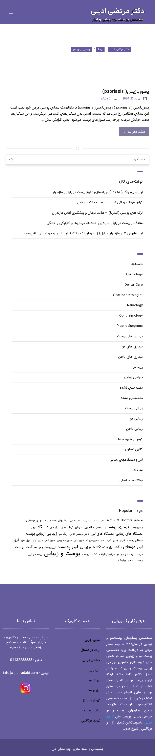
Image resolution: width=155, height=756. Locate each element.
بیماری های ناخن (130, 357)
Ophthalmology (131, 315)
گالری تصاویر (134, 449)
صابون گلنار (50, 540)
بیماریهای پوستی (37, 520)
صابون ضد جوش (64, 540)
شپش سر (106, 540)
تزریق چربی (92, 640)
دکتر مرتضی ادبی (79, 534)
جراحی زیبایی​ (91, 660)
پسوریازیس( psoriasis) (125, 91)
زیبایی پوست (134, 408)
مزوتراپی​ (94, 670)
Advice (138, 521)
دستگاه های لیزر (102, 533)
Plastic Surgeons (130, 326)
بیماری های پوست (130, 336)
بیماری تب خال (98, 521)
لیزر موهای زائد (129, 547)
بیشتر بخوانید (136, 131)
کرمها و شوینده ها (130, 439)
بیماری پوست (137, 527)
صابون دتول (79, 540)
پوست (85, 554)
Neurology (135, 305)
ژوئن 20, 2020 (131, 98)
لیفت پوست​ (92, 710)
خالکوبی (89, 527)
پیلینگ (122, 560)
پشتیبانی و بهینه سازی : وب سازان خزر (77, 748)
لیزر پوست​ (93, 690)
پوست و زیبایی (62, 553)
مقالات (138, 470)
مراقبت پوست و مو (132, 554)
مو (118, 554)
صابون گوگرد (37, 540)
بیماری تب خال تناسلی (80, 521)
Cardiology (134, 274)
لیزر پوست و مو (47, 547)
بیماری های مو (132, 346)
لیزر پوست (68, 547)
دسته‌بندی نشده (132, 398)
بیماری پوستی (117, 527)
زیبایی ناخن (134, 429)
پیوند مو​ (94, 680)
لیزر (16, 540)
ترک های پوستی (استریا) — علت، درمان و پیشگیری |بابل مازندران (97, 212)
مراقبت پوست (26, 547)
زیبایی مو (136, 418)
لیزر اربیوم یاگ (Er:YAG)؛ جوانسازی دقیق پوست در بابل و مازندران (97, 192)
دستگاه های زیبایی (129, 533)
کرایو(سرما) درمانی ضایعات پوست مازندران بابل (110, 202)
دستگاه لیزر (39, 527)
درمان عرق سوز (58, 527)
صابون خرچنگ (92, 540)
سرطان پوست (135, 540)
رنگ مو (63, 534)
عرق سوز (25, 540)
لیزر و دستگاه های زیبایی (96, 547)
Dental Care (134, 285)
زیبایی (51, 534)
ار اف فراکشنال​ (90, 650)
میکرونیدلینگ (107, 554)
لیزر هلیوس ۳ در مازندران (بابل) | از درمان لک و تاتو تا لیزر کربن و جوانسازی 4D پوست (83, 233)
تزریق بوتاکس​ (90, 720)
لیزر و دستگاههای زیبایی (126, 459)
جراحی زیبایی (133, 377)
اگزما (109, 521)
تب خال (99, 527)
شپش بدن (119, 540)
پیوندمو (138, 367)
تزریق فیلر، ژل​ (91, 700)
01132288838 (21, 660)
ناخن (94, 554)
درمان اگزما (75, 527)
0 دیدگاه (105, 98)
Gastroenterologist (128, 295)
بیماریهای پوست (59, 521)
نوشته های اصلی (131, 480)
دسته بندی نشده (131, 387)
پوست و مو (135, 560)
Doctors (126, 520)
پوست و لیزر (35, 554)
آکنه (116, 521)
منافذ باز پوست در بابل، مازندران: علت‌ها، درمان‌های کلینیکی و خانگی (95, 223)
